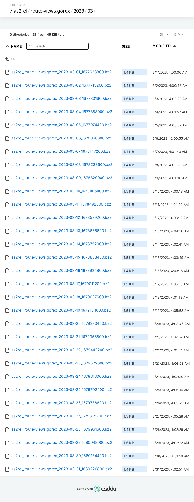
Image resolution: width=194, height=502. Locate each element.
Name (17, 46)
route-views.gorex (50, 11)
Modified (162, 46)
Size (126, 46)
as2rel (20, 11)
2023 (79, 11)
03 (90, 11)
